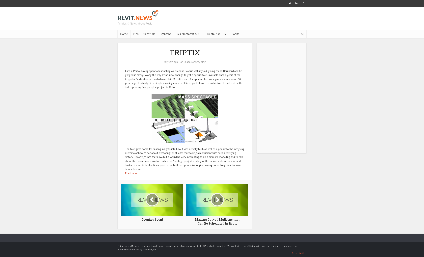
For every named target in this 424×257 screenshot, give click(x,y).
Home (124, 34)
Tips (135, 34)
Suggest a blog (299, 253)
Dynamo (165, 34)
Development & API (189, 34)
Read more (131, 173)
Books (235, 34)
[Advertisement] (281, 100)
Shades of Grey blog (195, 61)
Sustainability (216, 34)
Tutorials (149, 34)
